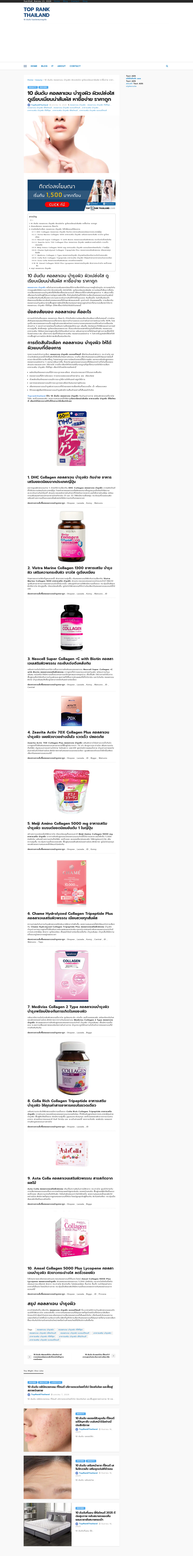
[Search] (167, 66)
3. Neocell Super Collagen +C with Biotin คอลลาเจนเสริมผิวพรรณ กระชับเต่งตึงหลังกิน (73, 239)
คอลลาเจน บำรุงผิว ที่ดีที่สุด (99, 105)
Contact (75, 1)
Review (43, 87)
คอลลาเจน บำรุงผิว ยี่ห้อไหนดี (40, 108)
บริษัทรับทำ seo (133, 78)
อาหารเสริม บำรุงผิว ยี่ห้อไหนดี (65, 110)
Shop (85, 1)
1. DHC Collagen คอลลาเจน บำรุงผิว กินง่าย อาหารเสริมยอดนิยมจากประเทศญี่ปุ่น (68, 232)
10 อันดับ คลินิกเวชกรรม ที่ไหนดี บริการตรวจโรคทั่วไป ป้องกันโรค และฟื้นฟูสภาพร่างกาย (70, 1388)
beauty (32, 87)
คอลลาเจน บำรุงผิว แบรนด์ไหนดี (67, 108)
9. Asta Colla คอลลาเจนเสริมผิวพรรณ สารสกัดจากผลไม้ (58, 260)
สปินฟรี (129, 83)
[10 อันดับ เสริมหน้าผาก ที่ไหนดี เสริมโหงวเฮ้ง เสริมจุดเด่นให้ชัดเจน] (48, 1477)
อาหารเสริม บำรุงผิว (90, 108)
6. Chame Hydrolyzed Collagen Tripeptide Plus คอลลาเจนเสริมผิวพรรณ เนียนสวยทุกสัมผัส (73, 251)
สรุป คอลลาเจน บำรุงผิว (41, 268)
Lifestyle (56, 1382)
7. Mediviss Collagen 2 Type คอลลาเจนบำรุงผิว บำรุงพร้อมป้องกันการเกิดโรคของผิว (71, 255)
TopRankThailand (39, 105)
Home (57, 1)
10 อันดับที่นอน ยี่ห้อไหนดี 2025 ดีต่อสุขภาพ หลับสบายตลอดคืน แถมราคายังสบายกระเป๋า (95, 1516)
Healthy (44, 1382)
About (62, 66)
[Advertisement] (96, 43)
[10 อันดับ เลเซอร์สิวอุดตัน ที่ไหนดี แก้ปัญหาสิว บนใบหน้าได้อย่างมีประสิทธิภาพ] (48, 1430)
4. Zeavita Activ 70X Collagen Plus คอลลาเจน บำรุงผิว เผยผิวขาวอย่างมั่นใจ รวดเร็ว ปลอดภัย (71, 243)
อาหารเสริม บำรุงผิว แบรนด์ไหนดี (93, 110)
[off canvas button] (25, 66)
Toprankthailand (37, 396)
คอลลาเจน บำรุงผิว (78, 105)
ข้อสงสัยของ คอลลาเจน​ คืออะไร (44, 226)
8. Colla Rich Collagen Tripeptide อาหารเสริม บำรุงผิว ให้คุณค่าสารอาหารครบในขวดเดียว (73, 258)
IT (52, 66)
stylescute (131, 86)
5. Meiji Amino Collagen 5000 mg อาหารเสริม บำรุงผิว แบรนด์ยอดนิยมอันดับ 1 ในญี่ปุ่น (72, 247)
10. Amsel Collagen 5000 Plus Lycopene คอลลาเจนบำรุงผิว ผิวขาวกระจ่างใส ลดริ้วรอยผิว (74, 264)
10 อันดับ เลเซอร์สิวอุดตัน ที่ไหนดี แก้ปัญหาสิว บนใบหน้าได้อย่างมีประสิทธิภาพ (94, 1422)
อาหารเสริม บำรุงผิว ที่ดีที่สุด (39, 110)
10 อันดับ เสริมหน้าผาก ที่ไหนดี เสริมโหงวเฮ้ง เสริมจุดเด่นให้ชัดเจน (94, 1467)
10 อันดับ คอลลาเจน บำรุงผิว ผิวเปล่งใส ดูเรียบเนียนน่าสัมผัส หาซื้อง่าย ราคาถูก (64, 223)
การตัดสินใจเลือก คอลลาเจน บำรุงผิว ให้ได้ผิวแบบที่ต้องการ (55, 229)
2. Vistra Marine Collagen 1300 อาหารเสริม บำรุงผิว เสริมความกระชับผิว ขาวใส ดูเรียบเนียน (72, 235)
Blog (65, 1)
